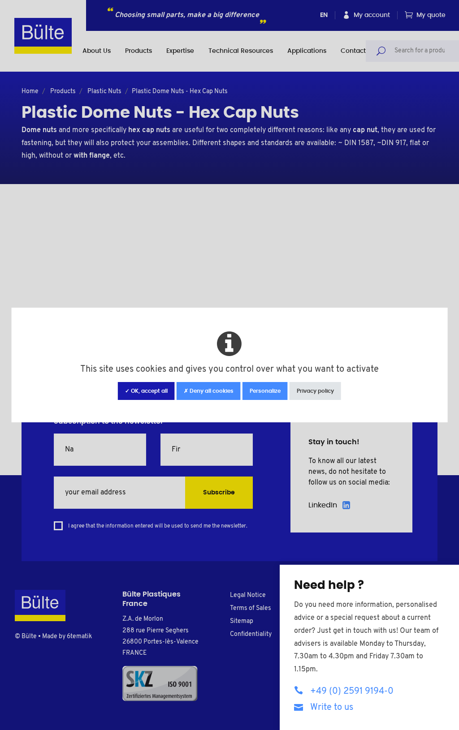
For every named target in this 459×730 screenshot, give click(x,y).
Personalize (265, 391)
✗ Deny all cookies (209, 391)
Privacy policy (315, 391)
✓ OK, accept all (146, 391)
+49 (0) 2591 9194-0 (352, 691)
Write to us (331, 707)
